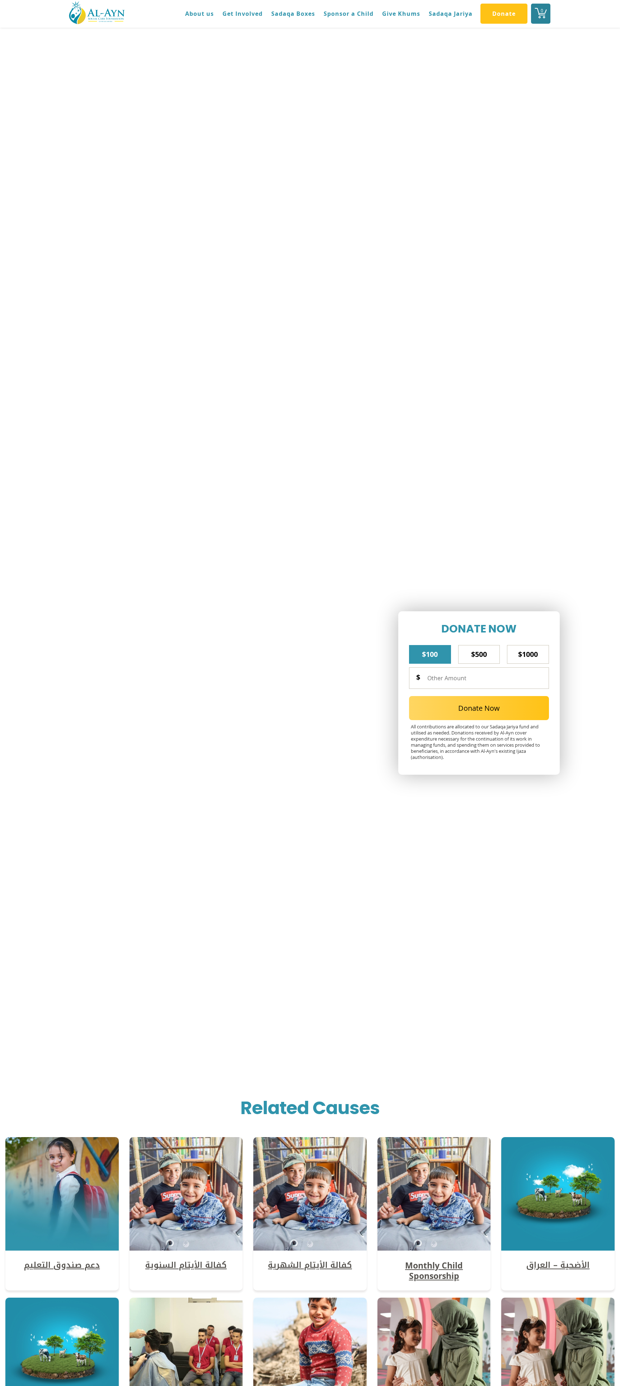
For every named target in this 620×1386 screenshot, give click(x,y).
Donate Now (479, 708)
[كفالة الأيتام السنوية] (186, 1248)
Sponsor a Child (349, 14)
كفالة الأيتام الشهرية (310, 1265)
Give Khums (401, 14)
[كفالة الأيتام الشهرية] (310, 1248)
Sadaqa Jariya (451, 14)
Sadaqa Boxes (293, 14)
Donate (504, 14)
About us (199, 14)
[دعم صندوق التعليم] (62, 1248)
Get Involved (242, 14)
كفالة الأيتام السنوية (186, 1265)
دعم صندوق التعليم (62, 1265)
